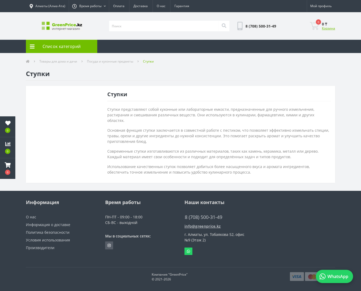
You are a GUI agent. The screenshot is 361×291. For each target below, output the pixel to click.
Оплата (118, 6)
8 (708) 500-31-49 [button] (203, 217)
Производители (40, 247)
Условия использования (48, 240)
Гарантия (181, 6)
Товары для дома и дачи (58, 61)
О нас (161, 6)
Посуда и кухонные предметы (110, 61)
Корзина (328, 28)
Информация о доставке (48, 224)
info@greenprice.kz (202, 226)
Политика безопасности (48, 232)
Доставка (140, 6)
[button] (89, 6)
